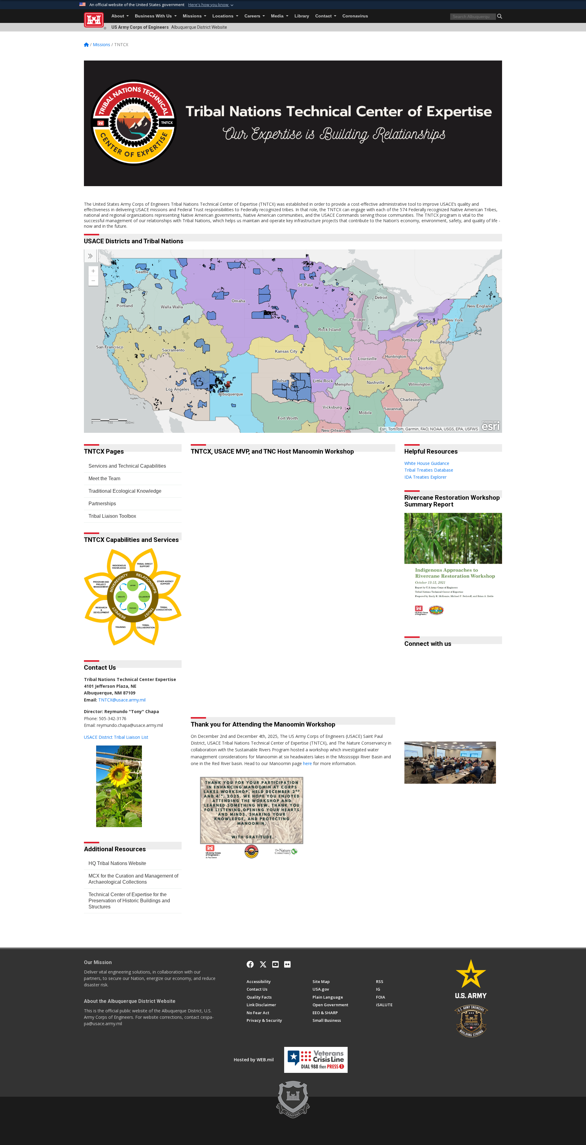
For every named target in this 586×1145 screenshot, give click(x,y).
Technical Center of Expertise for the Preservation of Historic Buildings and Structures (129, 900)
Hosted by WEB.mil (254, 1059)
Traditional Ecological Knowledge (125, 491)
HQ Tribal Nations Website (117, 863)
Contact (324, 16)
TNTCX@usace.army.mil (122, 700)
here (307, 763)
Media (278, 16)
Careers (253, 16)
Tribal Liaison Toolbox (112, 516)
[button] (211, 5)
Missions (193, 16)
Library (302, 16)
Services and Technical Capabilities (127, 466)
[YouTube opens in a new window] (275, 964)
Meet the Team (104, 478)
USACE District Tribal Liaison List (116, 737)
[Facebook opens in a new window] (250, 964)
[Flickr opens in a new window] (287, 964)
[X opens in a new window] (263, 964)
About (118, 16)
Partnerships (102, 503)
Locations (223, 16)
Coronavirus (355, 16)
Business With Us (154, 16)
